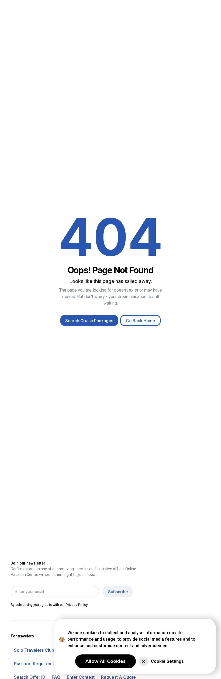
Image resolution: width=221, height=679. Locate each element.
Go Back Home (140, 320)
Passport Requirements (37, 663)
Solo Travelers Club (34, 650)
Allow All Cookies (105, 661)
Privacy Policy (77, 605)
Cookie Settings (167, 661)
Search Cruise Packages (89, 320)
